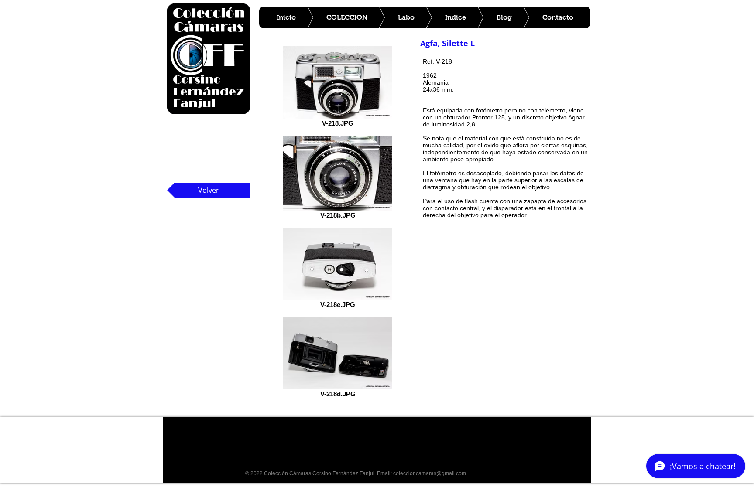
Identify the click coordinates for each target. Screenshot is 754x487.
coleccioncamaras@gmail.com (429, 473)
